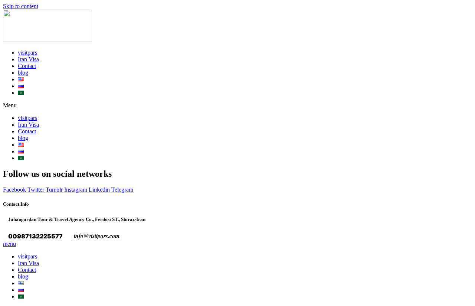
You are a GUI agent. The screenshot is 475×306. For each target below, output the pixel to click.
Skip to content (20, 6)
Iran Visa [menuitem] (28, 263)
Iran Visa (28, 59)
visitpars (27, 52)
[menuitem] (21, 283)
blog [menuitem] (23, 276)
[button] (237, 105)
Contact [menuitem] (27, 270)
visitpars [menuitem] (27, 256)
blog (23, 72)
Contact (27, 66)
